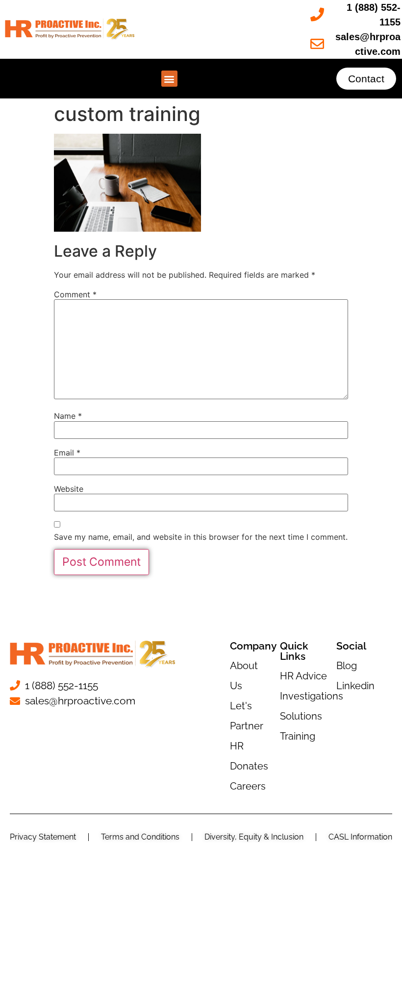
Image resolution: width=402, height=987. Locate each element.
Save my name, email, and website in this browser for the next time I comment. (201, 537)
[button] (169, 79)
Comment (75, 294)
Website (68, 489)
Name (68, 416)
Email (67, 453)
